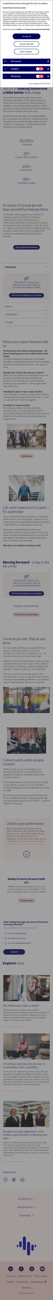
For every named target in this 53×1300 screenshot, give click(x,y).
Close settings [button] (26, 51)
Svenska (17, 8)
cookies (19, 29)
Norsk (11, 8)
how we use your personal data (38, 29)
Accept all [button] (26, 36)
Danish (5, 8)
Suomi (23, 8)
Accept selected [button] (26, 44)
